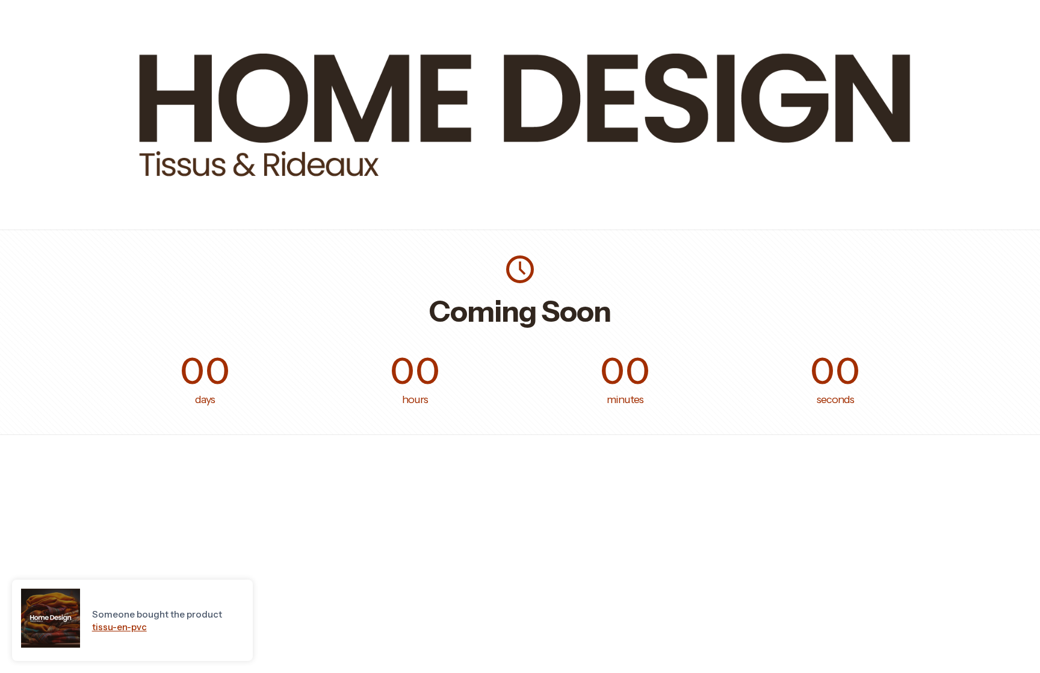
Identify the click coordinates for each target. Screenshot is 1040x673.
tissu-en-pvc (119, 627)
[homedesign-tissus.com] (520, 197)
